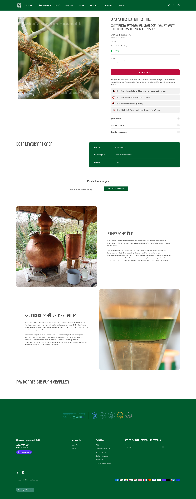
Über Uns (75, 445)
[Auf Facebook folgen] (17, 472)
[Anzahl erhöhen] (122, 62)
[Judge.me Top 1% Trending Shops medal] (120, 415)
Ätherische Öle (44, 5)
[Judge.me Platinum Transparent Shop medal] (103, 415)
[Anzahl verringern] (114, 62)
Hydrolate (69, 5)
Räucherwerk (108, 5)
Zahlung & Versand (102, 456)
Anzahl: (113, 58)
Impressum (99, 460)
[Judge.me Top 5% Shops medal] (128, 415)
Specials (121, 5)
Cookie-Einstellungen (103, 463)
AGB (97, 445)
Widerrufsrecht (101, 452)
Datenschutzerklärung (103, 448)
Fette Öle (58, 5)
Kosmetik (29, 5)
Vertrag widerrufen (25, 490)
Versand (122, 37)
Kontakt (74, 448)
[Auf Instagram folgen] (23, 472)
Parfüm (81, 5)
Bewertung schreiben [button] (116, 188)
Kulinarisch (93, 5)
